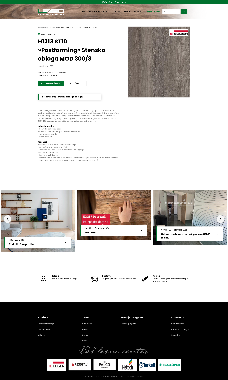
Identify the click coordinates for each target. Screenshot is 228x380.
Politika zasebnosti (110, 376)
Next (220, 219)
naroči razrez (153, 11)
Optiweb (139, 376)
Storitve (115, 11)
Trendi (127, 11)
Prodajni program (98, 11)
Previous (7, 219)
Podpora (138, 11)
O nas (82, 11)
